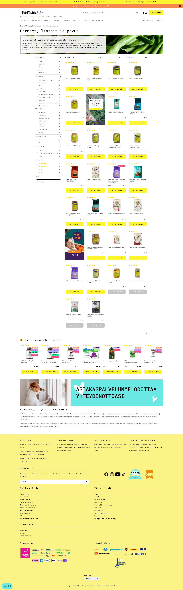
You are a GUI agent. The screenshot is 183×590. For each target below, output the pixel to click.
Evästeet (23, 533)
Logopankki (98, 510)
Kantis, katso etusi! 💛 (37, 16)
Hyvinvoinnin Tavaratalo (93, 586)
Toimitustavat (25, 500)
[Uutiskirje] (86, 482)
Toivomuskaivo (57, 16)
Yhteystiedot (24, 494)
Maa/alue (87, 575)
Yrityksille (48, 16)
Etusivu (22, 26)
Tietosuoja (23, 530)
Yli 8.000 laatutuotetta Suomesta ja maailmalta (90, 2)
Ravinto (28, 26)
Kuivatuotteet (36, 26)
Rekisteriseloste (26, 536)
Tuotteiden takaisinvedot (29, 519)
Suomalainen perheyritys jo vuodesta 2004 (141, 2)
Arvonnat (97, 508)
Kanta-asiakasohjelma (28, 508)
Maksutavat (24, 497)
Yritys (96, 494)
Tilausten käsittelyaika (28, 505)
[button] (156, 12)
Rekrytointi (98, 502)
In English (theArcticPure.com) (105, 519)
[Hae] (137, 13)
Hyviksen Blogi (99, 500)
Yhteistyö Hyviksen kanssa (103, 505)
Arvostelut (98, 497)
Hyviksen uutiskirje (26, 510)
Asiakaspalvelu (24, 16)
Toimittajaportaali (100, 513)
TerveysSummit (99, 516)
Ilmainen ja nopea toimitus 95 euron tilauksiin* (40, 2)
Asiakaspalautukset (27, 502)
